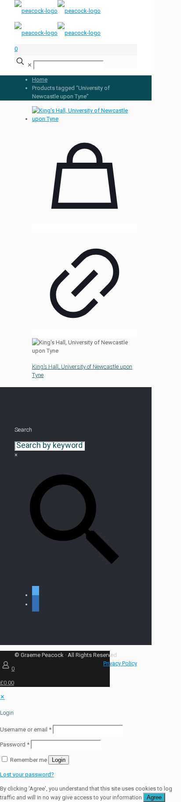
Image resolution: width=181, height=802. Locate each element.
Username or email (25, 729)
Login (58, 760)
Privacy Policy (120, 663)
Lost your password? (27, 774)
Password (14, 744)
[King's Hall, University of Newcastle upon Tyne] (84, 119)
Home (39, 79)
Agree (154, 797)
